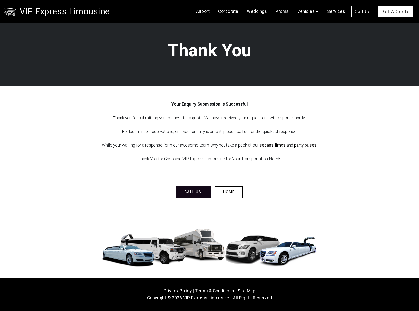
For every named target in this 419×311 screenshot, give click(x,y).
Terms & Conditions (214, 290)
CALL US (194, 192)
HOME (229, 192)
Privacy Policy (178, 290)
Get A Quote (395, 11)
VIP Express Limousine (65, 11)
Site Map (246, 290)
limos (280, 145)
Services (336, 11)
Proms (282, 11)
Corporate (228, 11)
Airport (203, 11)
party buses (305, 145)
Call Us (363, 11)
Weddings (257, 11)
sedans (266, 145)
